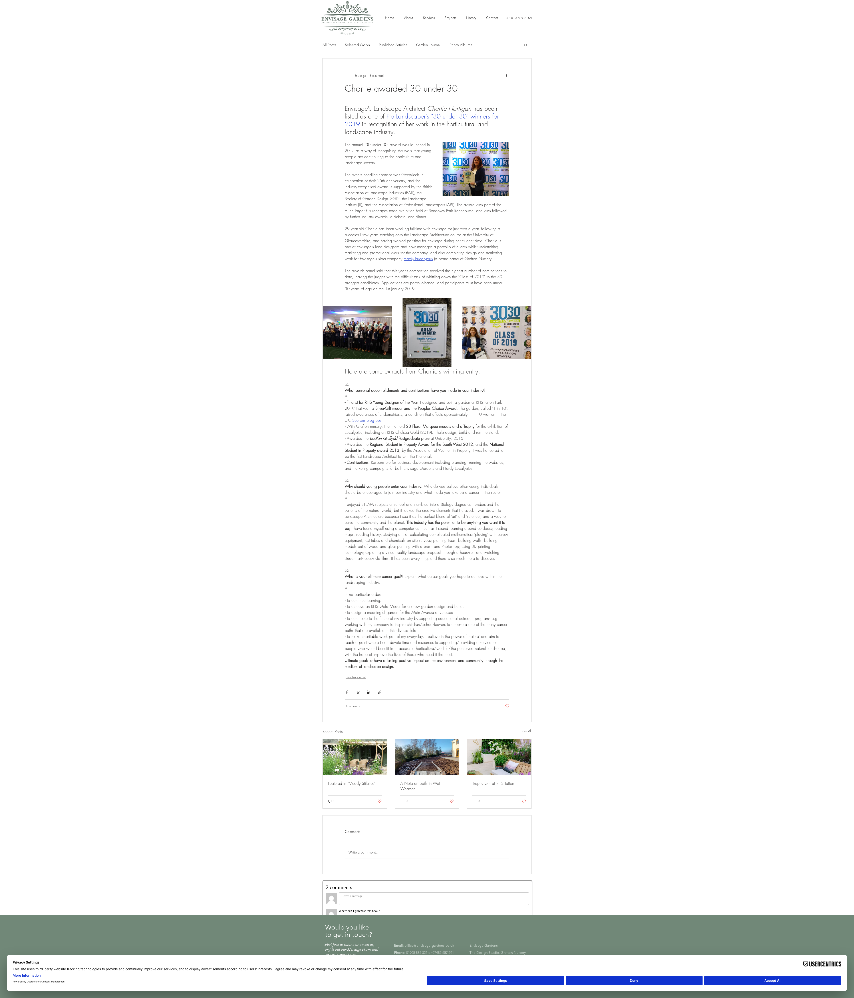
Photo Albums (460, 45)
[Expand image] (357, 332)
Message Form (359, 944)
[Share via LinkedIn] (369, 692)
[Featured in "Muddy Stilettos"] (355, 757)
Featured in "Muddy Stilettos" (351, 783)
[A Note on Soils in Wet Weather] (427, 757)
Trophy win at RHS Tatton (493, 783)
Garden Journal (428, 45)
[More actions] (506, 75)
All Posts (329, 45)
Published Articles (393, 45)
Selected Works (357, 45)
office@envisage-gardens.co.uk (429, 940)
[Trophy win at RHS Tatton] (499, 757)
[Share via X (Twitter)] (358, 692)
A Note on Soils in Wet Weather (420, 786)
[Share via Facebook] (347, 692)
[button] (526, 45)
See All (527, 731)
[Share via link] (379, 692)
